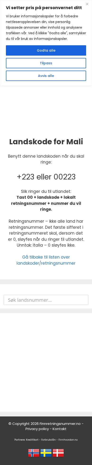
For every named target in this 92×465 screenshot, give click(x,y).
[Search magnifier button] (83, 300)
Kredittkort (32, 440)
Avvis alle (46, 75)
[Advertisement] (46, 362)
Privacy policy (37, 428)
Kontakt (60, 428)
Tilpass (46, 63)
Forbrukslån (48, 440)
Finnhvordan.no (68, 440)
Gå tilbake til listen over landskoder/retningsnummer (46, 260)
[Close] (87, 4)
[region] (46, 43)
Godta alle (46, 50)
